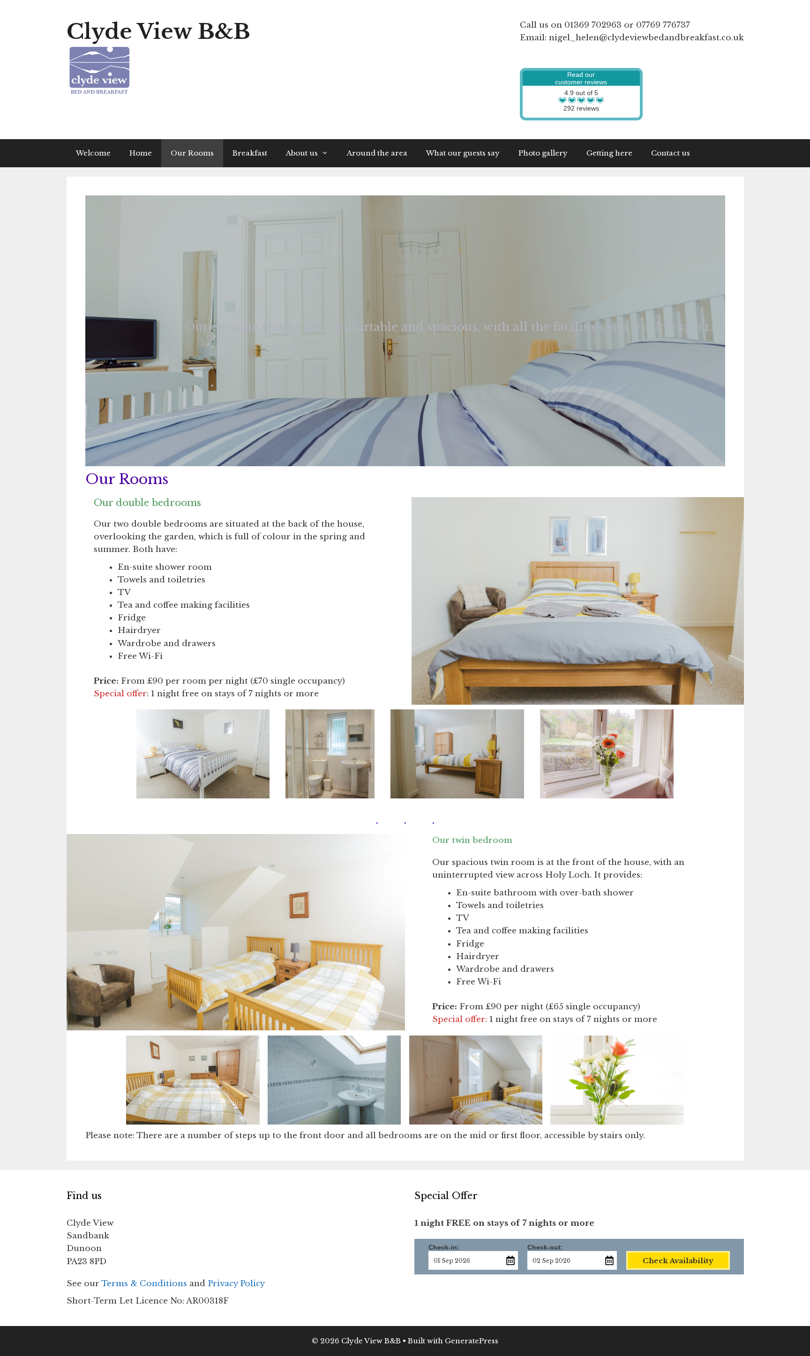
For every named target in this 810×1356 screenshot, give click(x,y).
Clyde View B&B (158, 31)
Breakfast (249, 153)
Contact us (670, 153)
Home (140, 153)
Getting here (609, 153)
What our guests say (463, 153)
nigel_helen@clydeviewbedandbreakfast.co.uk (646, 38)
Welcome (93, 153)
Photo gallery (543, 153)
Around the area (377, 153)
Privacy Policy (236, 1284)
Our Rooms (192, 153)
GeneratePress (471, 1340)
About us (302, 153)
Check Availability (678, 1260)
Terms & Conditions (144, 1284)
